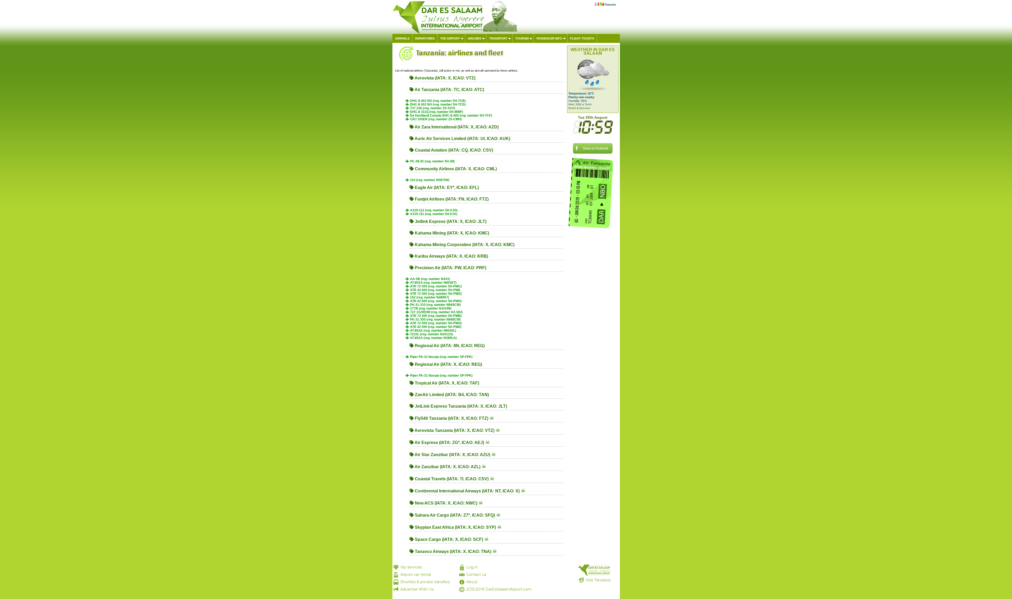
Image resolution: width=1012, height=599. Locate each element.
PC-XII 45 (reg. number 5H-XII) (432, 161)
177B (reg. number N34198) (430, 308)
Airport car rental (415, 574)
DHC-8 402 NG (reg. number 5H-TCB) (437, 101)
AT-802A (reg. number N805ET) (432, 282)
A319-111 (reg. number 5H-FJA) (433, 214)
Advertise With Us (417, 589)
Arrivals (402, 38)
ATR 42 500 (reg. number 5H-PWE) (435, 327)
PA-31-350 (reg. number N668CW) (435, 319)
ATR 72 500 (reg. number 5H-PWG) (435, 323)
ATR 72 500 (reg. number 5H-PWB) (435, 316)
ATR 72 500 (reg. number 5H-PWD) (435, 294)
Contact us (476, 574)
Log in (472, 567)
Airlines (474, 38)
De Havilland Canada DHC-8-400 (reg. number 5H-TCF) (450, 115)
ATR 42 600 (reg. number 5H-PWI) (434, 290)
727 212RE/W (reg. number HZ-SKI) (436, 312)
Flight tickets (582, 38)
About (472, 582)
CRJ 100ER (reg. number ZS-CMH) (435, 119)
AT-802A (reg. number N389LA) (433, 338)
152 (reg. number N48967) (429, 297)
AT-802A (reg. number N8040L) (432, 330)
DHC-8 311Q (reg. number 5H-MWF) (436, 112)
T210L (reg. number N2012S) (431, 334)
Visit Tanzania (598, 580)
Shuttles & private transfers (425, 582)
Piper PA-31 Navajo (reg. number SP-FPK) (441, 357)
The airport (450, 38)
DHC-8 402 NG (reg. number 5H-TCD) (437, 104)
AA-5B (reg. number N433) (429, 279)
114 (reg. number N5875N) (429, 180)
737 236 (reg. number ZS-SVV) (432, 108)
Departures (425, 38)
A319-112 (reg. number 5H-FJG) (433, 210)
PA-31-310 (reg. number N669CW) (435, 305)
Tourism (522, 38)
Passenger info (549, 38)
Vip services (411, 567)
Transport (498, 38)
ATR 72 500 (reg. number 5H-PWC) (435, 286)
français (610, 4)
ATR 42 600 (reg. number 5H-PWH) (435, 301)
